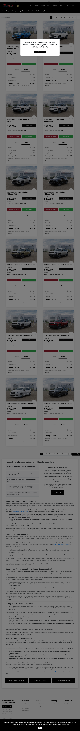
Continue (40, 51)
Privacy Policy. (64, 724)
